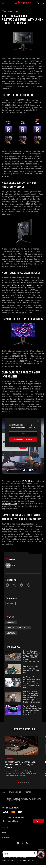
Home (4, 832)
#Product (11, 622)
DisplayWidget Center (9, 504)
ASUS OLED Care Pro (29, 481)
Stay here (23, 434)
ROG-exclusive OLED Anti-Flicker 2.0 (24, 285)
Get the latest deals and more (13, 817)
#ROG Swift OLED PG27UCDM (18, 628)
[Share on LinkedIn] (21, 585)
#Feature (11, 633)
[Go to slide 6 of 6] (28, 782)
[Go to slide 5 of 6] (26, 782)
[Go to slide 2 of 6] (20, 782)
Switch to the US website (23, 440)
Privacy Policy (7, 857)
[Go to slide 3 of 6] (22, 782)
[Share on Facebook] (7, 585)
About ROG (5, 828)
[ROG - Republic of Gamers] (23, 2)
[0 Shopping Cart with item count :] (43, 3)
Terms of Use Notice (20, 857)
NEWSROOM (5, 837)
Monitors (10, 603)
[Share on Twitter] (14, 585)
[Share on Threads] (28, 585)
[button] (3, 2)
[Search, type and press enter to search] (38, 3)
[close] (38, 421)
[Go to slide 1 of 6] (18, 782)
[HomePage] (3, 792)
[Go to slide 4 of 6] (24, 782)
